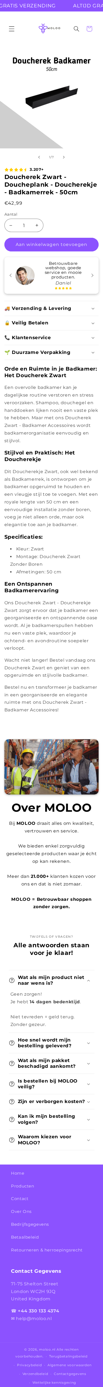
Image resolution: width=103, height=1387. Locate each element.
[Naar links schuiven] (39, 157)
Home (17, 1173)
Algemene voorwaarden (70, 1365)
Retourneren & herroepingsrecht (47, 1250)
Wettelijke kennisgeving (54, 1383)
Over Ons (21, 1211)
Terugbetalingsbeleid (68, 1356)
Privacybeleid (29, 1365)
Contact (19, 1198)
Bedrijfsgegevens (30, 1224)
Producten (22, 1186)
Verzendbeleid (35, 1374)
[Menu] (11, 28)
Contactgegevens (70, 1374)
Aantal (11, 214)
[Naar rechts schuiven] (64, 157)
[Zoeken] (76, 28)
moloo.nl (47, 1349)
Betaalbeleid (25, 1237)
